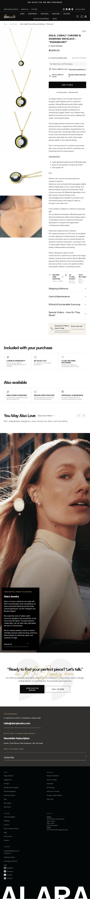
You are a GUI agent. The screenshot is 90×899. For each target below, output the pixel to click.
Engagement (8, 780)
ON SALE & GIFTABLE (41, 19)
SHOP (22, 14)
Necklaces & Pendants (11, 787)
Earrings (6, 783)
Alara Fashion (14, 24)
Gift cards (7, 807)
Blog (55, 19)
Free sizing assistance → (77, 69)
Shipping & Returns (58, 288)
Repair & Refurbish (53, 776)
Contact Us (7, 853)
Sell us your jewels (53, 791)
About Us (8, 644)
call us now (58, 689)
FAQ (5, 865)
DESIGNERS (32, 14)
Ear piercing (50, 787)
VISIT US (49, 813)
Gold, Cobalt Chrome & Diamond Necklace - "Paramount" (37, 24)
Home (5, 24)
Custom (6, 825)
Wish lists (50, 799)
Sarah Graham (56, 46)
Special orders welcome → (77, 75)
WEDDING (45, 14)
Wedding (7, 821)
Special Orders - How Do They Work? (64, 314)
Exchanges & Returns (10, 861)
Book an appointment (11, 828)
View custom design (32, 689)
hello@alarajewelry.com (17, 723)
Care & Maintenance (59, 296)
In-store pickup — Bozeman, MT (67, 92)
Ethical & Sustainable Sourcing (64, 304)
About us (24, 9)
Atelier (34, 9)
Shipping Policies (9, 857)
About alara (8, 836)
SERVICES (56, 14)
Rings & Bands (8, 776)
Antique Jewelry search (54, 795)
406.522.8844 (80, 9)
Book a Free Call (76, 326)
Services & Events (11, 9)
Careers (6, 840)
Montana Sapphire (10, 791)
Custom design (52, 780)
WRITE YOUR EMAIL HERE (14, 749)
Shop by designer (9, 817)
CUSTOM (66, 14)
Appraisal (50, 783)
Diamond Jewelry (9, 795)
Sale (5, 799)
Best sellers (8, 803)
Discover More (45, 415)
